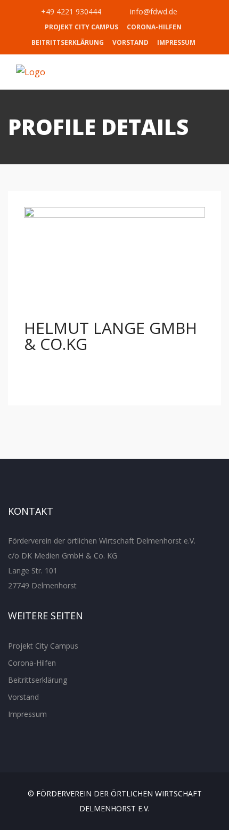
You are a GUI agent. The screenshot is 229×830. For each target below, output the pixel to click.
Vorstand (130, 42)
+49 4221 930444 (70, 11)
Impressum (176, 42)
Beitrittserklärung (67, 42)
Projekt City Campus (81, 26)
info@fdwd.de (152, 11)
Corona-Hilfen (154, 26)
